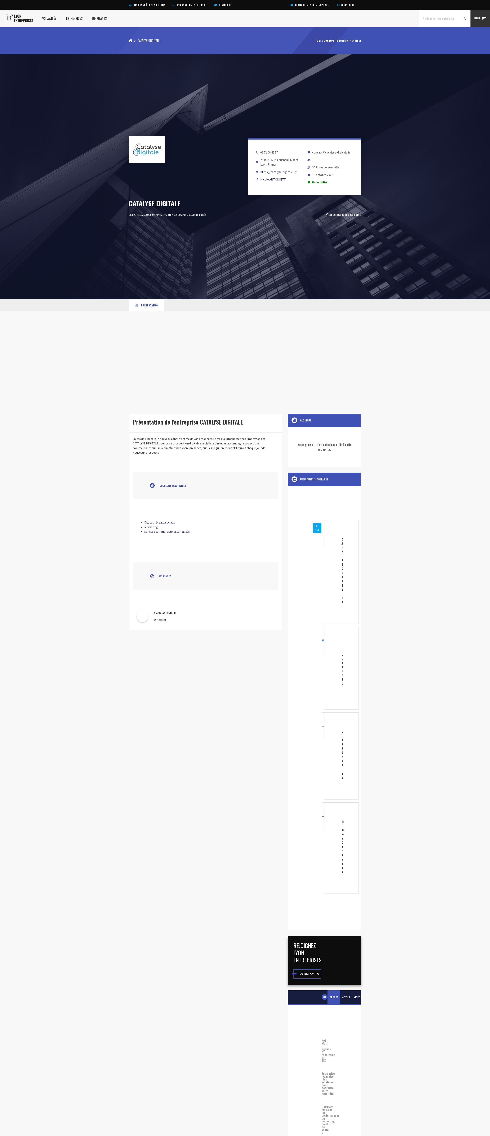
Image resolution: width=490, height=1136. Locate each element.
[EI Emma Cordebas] (324, 848)
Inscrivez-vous (309, 974)
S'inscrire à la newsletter (149, 5)
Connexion (347, 5)
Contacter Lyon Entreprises (312, 5)
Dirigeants (99, 18)
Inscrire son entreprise (191, 5)
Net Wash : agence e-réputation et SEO (324, 1050)
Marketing (161, 214)
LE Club (317, 528)
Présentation (146, 305)
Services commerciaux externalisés (187, 214)
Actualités (49, 18)
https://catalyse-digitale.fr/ (278, 172)
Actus (346, 997)
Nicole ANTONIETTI (273, 179)
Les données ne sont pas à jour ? (343, 214)
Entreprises (74, 18)
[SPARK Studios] (324, 756)
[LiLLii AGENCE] (324, 668)
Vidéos (358, 997)
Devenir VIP (225, 5)
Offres (333, 997)
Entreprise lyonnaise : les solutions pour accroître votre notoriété (324, 1090)
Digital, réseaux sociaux (142, 214)
